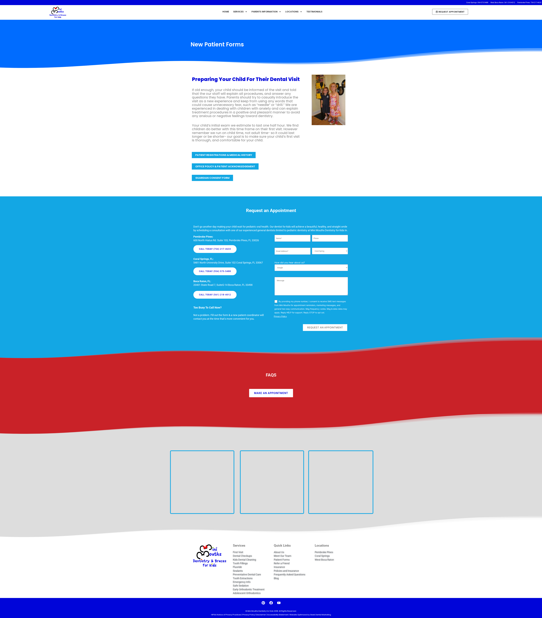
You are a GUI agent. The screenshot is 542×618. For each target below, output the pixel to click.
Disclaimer (261, 614)
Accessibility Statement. (278, 614)
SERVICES (238, 11)
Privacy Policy (280, 316)
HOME (225, 11)
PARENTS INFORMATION (264, 11)
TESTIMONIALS (314, 11)
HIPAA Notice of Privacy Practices (226, 614)
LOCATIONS (292, 11)
